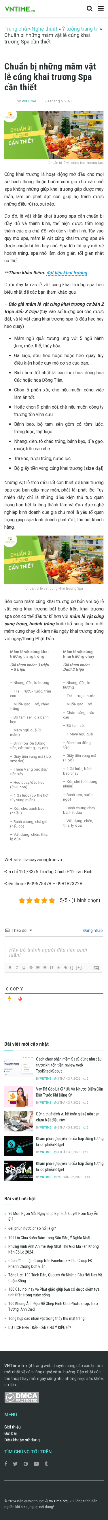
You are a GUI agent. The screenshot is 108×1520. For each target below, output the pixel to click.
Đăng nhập (92, 930)
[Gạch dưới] (23, 967)
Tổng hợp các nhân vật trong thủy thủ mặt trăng (46, 1318)
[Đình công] (30, 967)
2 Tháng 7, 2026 (68, 1102)
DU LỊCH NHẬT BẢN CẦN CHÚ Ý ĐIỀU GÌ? (39, 1327)
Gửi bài (10, 1433)
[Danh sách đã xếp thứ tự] (37, 967)
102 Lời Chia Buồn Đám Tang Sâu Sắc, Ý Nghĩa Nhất (49, 1238)
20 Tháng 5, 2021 (59, 101)
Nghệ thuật (44, 29)
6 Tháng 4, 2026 (68, 1127)
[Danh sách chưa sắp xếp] (44, 967)
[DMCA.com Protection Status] (21, 1397)
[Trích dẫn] (51, 967)
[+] (79, 967)
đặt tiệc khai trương (66, 272)
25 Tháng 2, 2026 (69, 1177)
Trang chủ (15, 29)
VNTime (29, 101)
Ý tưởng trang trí (80, 29)
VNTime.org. (59, 1501)
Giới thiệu (12, 1427)
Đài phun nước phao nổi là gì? (32, 1228)
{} (72, 967)
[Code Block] (58, 967)
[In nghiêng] (16, 967)
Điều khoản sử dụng (22, 1440)
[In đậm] (9, 967)
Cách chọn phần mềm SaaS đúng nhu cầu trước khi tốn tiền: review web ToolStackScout (68, 1065)
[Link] (65, 967)
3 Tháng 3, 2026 (68, 1152)
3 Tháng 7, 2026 (68, 1078)
